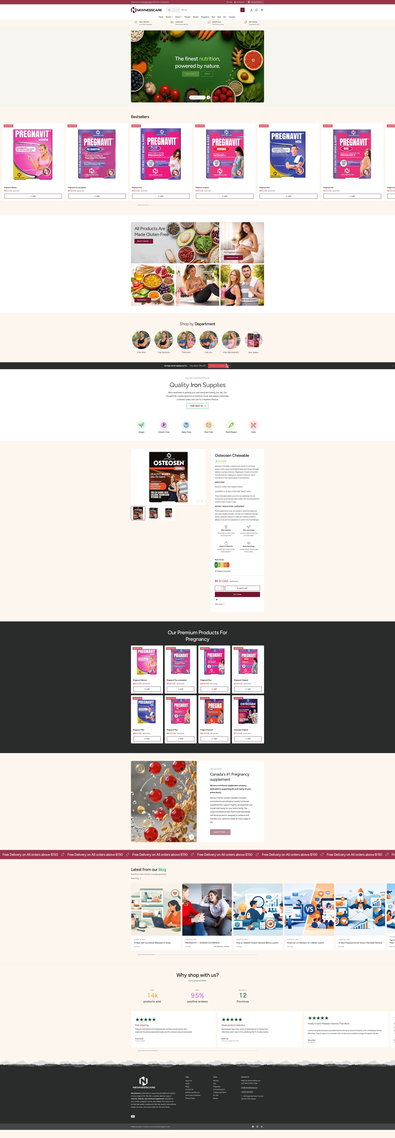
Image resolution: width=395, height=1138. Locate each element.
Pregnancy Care (232, 257)
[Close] (392, 365)
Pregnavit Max (328, 187)
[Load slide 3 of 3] (200, 97)
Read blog (135, 878)
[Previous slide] (191, 97)
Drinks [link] (200, 74)
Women (215, 1081)
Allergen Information (224, 571)
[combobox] (213, 10)
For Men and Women (249, 300)
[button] (261, 10)
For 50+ (216, 1095)
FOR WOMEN (164, 352)
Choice (178, 17)
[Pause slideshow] (208, 97)
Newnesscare (138, 1126)
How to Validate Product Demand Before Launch (257, 943)
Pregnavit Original (202, 187)
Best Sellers (253, 352)
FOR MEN (141, 352)
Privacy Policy (190, 1098)
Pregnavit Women (10, 187)
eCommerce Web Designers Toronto (160, 1126)
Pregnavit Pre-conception (77, 187)
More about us (196, 406)
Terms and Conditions (192, 1095)
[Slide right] (201, 501)
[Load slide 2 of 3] (197, 97)
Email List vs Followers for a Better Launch (305, 943)
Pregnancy (216, 1086)
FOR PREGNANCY (231, 352)
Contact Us (189, 1089)
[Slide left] (197, 501)
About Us (188, 1081)
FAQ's (187, 1083)
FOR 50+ (209, 352)
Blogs (187, 1086)
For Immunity (142, 300)
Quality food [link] (219, 832)
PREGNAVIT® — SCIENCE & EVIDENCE (202, 943)
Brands (168, 17)
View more (218, 604)
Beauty (215, 1098)
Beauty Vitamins (143, 241)
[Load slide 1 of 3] (195, 97)
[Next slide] (204, 97)
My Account (240, 2)
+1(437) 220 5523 (247, 1092)
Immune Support (219, 1089)
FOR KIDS (186, 352)
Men (214, 1083)
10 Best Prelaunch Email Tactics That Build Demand (360, 943)
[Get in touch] (256, 10)
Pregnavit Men (264, 187)
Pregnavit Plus (137, 187)
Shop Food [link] (182, 74)
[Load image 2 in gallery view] (153, 513)
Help (230, 2)
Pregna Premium (206, 730)
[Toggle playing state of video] (191, 837)
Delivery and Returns (192, 1092)
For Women (207, 271)
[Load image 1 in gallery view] (138, 513)
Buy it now (237, 594)
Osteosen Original (241, 730)
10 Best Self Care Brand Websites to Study (152, 943)
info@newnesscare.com (249, 1087)
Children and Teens (219, 1092)
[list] (197, 23)
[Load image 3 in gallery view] (168, 513)
